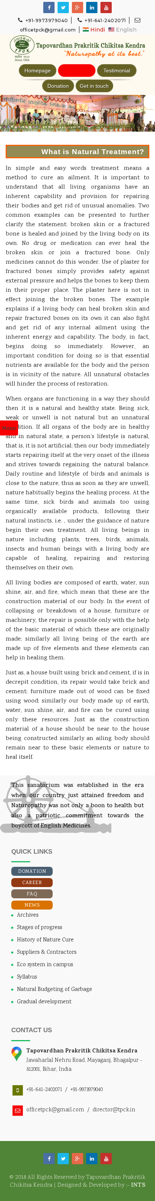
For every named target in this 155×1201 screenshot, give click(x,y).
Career (32, 883)
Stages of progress (39, 928)
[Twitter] (63, 1159)
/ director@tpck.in (109, 1110)
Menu (9, 429)
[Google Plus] (77, 8)
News (32, 905)
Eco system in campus (45, 965)
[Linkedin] (91, 8)
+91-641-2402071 (105, 20)
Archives (27, 915)
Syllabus (27, 977)
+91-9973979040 (46, 20)
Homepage (37, 71)
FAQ (32, 894)
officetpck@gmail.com (55, 1110)
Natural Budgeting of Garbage (54, 990)
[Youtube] (106, 8)
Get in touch (94, 86)
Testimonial (116, 71)
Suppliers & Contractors (46, 953)
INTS (138, 1185)
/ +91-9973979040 (82, 1090)
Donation (58, 86)
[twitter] (63, 8)
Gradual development (44, 1002)
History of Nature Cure (45, 940)
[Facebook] (49, 8)
